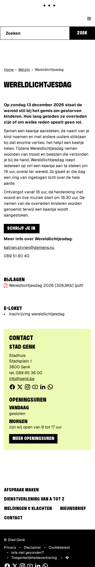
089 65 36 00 (29, 372)
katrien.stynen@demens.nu (29, 247)
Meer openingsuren (33, 439)
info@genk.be (21, 378)
